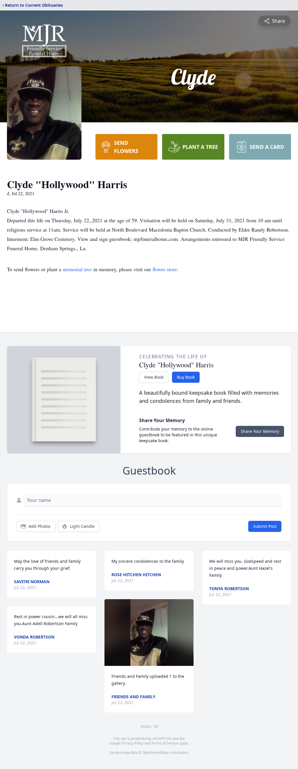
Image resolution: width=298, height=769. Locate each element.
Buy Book (186, 377)
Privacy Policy (132, 743)
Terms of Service (164, 743)
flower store (164, 269)
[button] (149, 632)
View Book (154, 377)
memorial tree (77, 269)
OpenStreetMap (155, 752)
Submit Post (264, 526)
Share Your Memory (260, 431)
